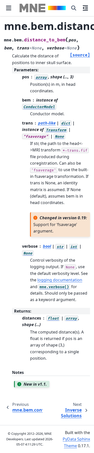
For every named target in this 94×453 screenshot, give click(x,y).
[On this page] (85, 8)
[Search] (74, 8)
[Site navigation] (8, 8)
